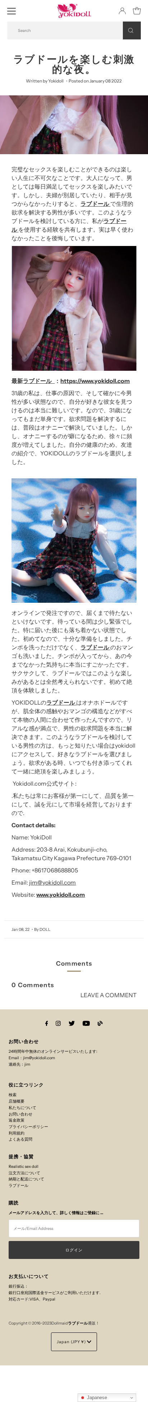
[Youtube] (86, 1023)
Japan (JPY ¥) (72, 1341)
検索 (13, 1094)
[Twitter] (72, 1023)
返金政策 (16, 1120)
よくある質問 (20, 1139)
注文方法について (24, 1172)
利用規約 (16, 1133)
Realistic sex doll (23, 1166)
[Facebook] (46, 1023)
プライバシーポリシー (28, 1126)
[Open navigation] (11, 11)
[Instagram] (58, 1023)
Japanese (96, 1397)
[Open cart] (136, 10)
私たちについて (22, 1107)
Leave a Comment (108, 995)
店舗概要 (16, 1101)
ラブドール (95, 203)
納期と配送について (26, 1178)
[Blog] (100, 1023)
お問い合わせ (20, 1114)
